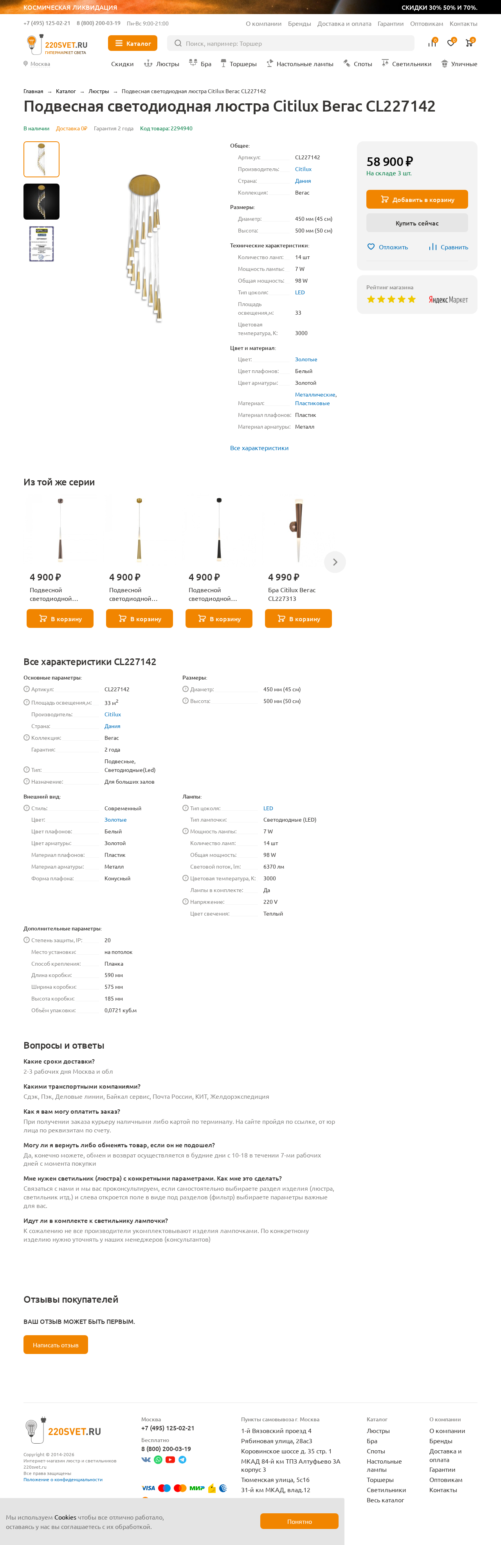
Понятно (299, 1521)
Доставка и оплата (344, 23)
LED (300, 292)
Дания (303, 180)
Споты (376, 1451)
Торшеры (380, 1479)
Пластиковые (312, 402)
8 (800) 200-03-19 (99, 23)
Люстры (378, 1430)
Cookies (65, 1517)
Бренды (299, 23)
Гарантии (391, 23)
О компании (264, 23)
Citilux (303, 168)
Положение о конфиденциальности (63, 1479)
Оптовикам (426, 23)
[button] (41, 346)
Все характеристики (259, 447)
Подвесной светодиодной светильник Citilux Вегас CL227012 (136, 594)
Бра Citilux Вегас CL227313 (291, 594)
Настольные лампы (384, 1465)
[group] (145, 247)
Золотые (306, 358)
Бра (372, 1440)
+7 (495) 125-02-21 (46, 23)
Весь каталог (385, 1500)
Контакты (464, 23)
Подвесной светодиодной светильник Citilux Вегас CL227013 (56, 594)
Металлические (315, 394)
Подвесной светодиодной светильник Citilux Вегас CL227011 (215, 594)
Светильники (386, 1489)
